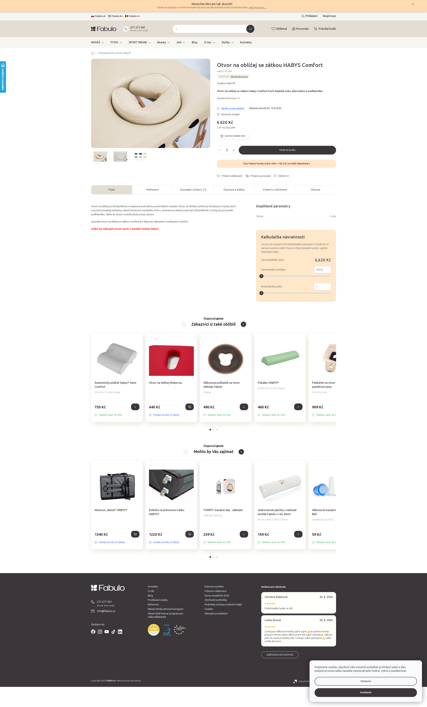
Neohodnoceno (239, 76)
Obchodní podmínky (216, 599)
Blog (150, 595)
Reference (153, 604)
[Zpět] (243, 324)
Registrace (329, 16)
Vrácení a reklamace (275, 189)
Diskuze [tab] (315, 189)
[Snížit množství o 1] (220, 150)
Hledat (250, 29)
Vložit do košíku (287, 150)
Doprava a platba (233, 189)
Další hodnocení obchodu (279, 654)
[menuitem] (97, 42)
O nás (151, 591)
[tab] (210, 430)
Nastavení (366, 681)
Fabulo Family (256, 163)
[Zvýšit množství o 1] (233, 150)
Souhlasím (365, 692)
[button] (117, 410)
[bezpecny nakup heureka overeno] (154, 630)
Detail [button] (135, 406)
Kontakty (153, 586)
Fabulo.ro (134, 16)
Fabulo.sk (100, 16)
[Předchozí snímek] (93, 156)
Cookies (209, 609)
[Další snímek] (207, 156)
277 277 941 (137, 27)
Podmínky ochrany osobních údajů (223, 604)
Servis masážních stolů (217, 595)
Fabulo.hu (117, 16)
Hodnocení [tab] (152, 189)
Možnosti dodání (230, 114)
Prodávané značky (158, 599)
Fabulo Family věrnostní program (165, 609)
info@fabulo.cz (106, 611)
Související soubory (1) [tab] (193, 189)
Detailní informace (227, 98)
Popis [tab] (111, 189)
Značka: (226, 83)
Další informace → (258, 7)
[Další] (183, 324)
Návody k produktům (216, 613)
